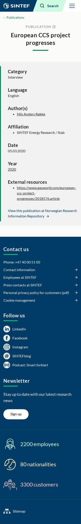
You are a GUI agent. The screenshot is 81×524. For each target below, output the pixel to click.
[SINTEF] (16, 6)
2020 (12, 169)
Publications (15, 17)
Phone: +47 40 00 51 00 (21, 262)
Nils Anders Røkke (31, 114)
